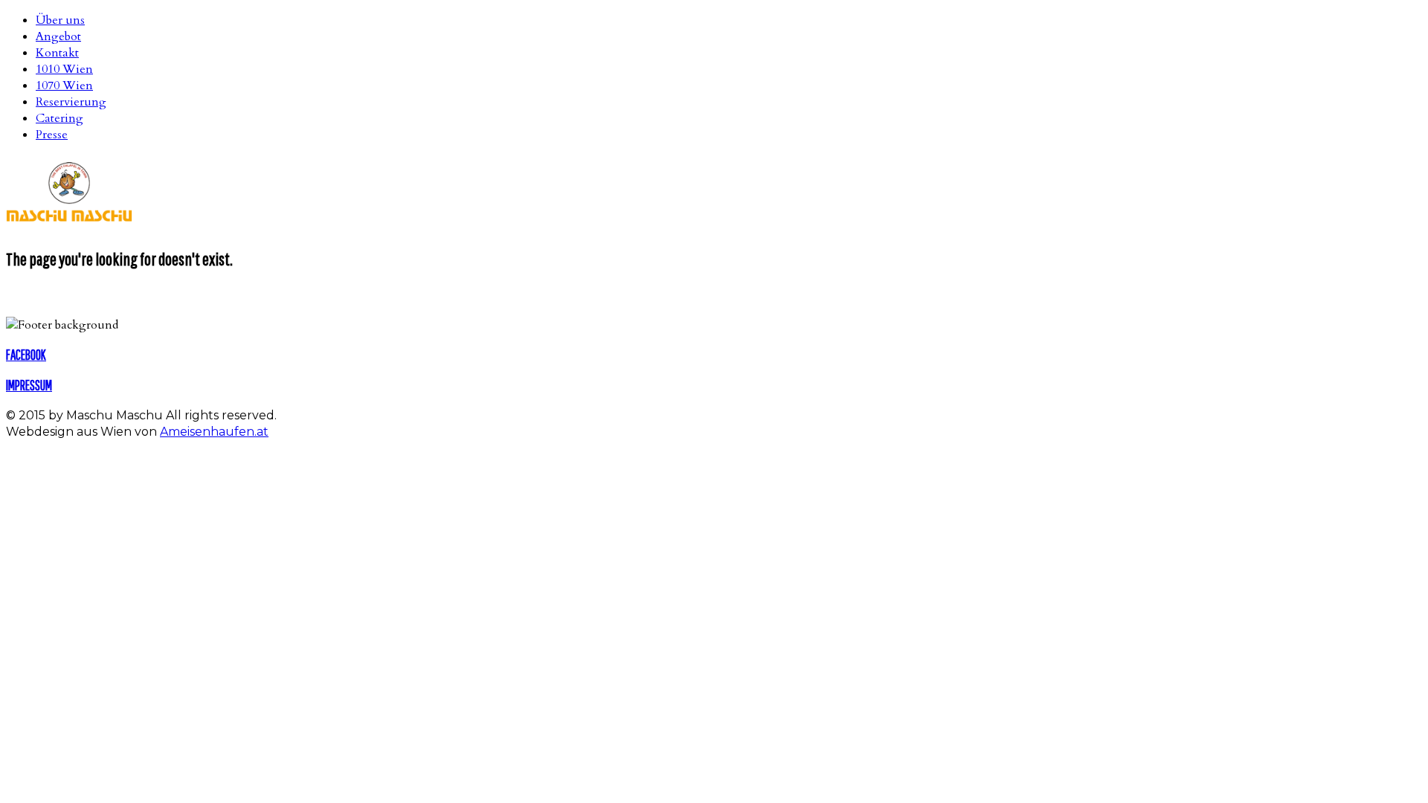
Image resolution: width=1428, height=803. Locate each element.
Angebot (58, 36)
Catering (59, 118)
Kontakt (57, 53)
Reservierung (71, 102)
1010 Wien (64, 69)
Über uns (60, 20)
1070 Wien (64, 85)
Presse (52, 134)
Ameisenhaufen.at (214, 432)
